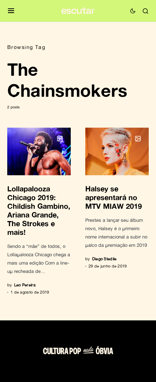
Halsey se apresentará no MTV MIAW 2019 (113, 197)
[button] (11, 11)
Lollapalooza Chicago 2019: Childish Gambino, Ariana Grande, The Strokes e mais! (38, 210)
